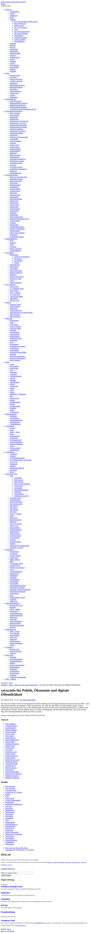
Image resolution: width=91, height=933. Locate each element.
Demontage (14, 183)
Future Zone (9, 798)
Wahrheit (13, 71)
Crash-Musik (14, 350)
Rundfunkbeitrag (11, 239)
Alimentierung (15, 265)
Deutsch (13, 55)
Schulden (13, 330)
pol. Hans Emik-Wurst (22, 31)
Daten (12, 17)
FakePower (14, 135)
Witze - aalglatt (10, 679)
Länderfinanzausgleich (18, 585)
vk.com (9, 865)
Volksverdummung (16, 217)
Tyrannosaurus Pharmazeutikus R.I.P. (23, 109)
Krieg (12, 434)
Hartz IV (13, 627)
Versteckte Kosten (16, 163)
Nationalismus (15, 436)
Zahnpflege (14, 97)
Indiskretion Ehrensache (13, 804)
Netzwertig (9, 816)
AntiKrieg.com (10, 629)
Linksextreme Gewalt (17, 597)
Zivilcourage (14, 412)
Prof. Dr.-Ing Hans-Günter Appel (25, 21)
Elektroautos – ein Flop (18, 123)
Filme (7, 362)
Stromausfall (14, 211)
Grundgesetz (9, 426)
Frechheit (13, 247)
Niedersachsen (15, 422)
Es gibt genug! (15, 221)
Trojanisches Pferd (16, 564)
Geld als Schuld (15, 326)
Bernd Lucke (18, 480)
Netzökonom (9, 812)
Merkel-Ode (14, 201)
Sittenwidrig (14, 207)
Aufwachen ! (14, 287)
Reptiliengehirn (15, 402)
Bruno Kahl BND (16, 502)
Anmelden (9, 850)
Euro (11, 342)
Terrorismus (14, 438)
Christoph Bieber (11, 726)
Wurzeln (13, 653)
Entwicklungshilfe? (16, 133)
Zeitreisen (13, 675)
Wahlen (12, 544)
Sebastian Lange (11, 752)
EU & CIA (14, 462)
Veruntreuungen (15, 542)
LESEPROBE (39, 923)
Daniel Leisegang (11, 756)
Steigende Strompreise (17, 159)
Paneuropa (13, 470)
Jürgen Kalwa (10, 746)
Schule (12, 404)
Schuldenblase (15, 579)
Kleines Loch (14, 300)
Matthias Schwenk (11, 776)
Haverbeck (13, 508)
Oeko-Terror (14, 203)
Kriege (12, 384)
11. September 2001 (17, 289)
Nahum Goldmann (16, 444)
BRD (12, 562)
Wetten (16, 263)
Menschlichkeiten (16, 199)
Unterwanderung (16, 283)
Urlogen (13, 456)
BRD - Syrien (15, 631)
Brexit (12, 472)
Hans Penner (18, 35)
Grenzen (13, 143)
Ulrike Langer (10, 754)
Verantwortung (15, 406)
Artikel (12, 14)
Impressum (13, 15)
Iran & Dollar (14, 635)
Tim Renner (9, 770)
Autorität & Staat (11, 474)
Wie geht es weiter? (16, 548)
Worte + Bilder (15, 609)
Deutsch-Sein (14, 649)
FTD (7, 796)
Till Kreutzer (9, 748)
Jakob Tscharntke (16, 271)
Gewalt (12, 378)
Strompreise (14, 215)
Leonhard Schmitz (20, 37)
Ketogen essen (15, 75)
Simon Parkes (14, 673)
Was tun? (13, 165)
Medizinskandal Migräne (18, 107)
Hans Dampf (14, 67)
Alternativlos (14, 574)
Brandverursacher (16, 181)
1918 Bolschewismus (17, 458)
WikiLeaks (13, 617)
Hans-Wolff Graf (20, 23)
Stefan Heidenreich (12, 740)
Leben (12, 388)
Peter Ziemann (15, 360)
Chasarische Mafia (16, 296)
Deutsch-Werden (16, 651)
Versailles (13, 577)
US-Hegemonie (15, 536)
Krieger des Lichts (16, 605)
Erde (11, 370)
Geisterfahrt (14, 139)
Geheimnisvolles (15, 376)
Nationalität (14, 49)
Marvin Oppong (11, 768)
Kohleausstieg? (15, 151)
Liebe (12, 390)
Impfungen (13, 83)
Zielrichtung (14, 51)
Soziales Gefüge (15, 279)
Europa (12, 59)
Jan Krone (9, 750)
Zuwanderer (9, 253)
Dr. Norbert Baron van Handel (20, 460)
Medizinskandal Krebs (18, 105)
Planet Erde (9, 655)
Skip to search (21, 2)
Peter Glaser (9, 736)
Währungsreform (16, 338)
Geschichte (14, 554)
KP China (13, 512)
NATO (12, 645)
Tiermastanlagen (15, 91)
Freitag (7, 794)
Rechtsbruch (14, 344)
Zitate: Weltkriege (16, 621)
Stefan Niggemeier (11, 832)
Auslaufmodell (15, 500)
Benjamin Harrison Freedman (20, 589)
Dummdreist (14, 187)
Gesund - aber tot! (16, 81)
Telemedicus (9, 838)
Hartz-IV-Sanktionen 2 (18, 358)
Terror (12, 281)
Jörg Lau (8, 806)
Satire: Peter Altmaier (17, 233)
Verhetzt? (13, 599)
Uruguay (13, 540)
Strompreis (13, 235)
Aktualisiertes (14, 12)
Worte (12, 410)
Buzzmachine (10, 786)
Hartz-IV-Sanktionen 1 (18, 356)
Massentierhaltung (16, 87)
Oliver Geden (10, 734)
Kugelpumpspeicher (17, 227)
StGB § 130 (14, 526)
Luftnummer (14, 197)
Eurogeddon (14, 583)
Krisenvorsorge (15, 195)
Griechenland (14, 332)
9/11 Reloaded (10, 285)
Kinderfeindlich (15, 149)
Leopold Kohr (15, 566)
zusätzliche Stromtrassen (18, 169)
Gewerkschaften (15, 141)
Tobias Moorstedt (11, 764)
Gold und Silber (15, 328)
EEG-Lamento (15, 113)
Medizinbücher (10, 99)
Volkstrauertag (15, 641)
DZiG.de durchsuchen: (9, 873)
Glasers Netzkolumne (12, 800)
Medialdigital (10, 810)
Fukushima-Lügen (16, 179)
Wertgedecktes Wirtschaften (19, 546)
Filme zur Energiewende (18, 177)
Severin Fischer (10, 732)
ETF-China (14, 324)
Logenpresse (9, 452)
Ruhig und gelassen (17, 277)
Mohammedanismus (21, 490)
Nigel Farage (14, 398)
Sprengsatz (9, 830)
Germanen (9, 647)
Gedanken (13, 374)
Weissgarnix (9, 844)
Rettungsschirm (15, 623)
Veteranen (13, 639)
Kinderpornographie (17, 625)
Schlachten (13, 89)
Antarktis (13, 657)
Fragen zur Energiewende (19, 137)
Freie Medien (14, 65)
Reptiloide (13, 669)
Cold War (13, 619)
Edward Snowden (16, 504)
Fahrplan (13, 61)
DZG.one (50, 862)
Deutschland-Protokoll (18, 591)
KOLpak (4, 905)
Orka (16, 29)
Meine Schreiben (16, 249)
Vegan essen (14, 93)
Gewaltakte (18, 488)
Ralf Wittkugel (19, 41)
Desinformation (15, 185)
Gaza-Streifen (14, 633)
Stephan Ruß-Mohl (12, 772)
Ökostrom (13, 171)
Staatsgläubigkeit (16, 530)
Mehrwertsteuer (15, 316)
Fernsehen (13, 372)
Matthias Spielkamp (12, 778)
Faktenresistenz (15, 189)
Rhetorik (13, 607)
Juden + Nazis (15, 432)
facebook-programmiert (18, 677)
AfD (11, 476)
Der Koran (18, 259)
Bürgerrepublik (15, 53)
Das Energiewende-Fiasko (19, 121)
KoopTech (9, 808)
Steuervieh (13, 308)
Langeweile (14, 386)
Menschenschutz (15, 520)
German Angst (15, 191)
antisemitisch (14, 450)
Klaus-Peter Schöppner (13, 774)
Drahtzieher (14, 298)
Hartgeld (13, 354)
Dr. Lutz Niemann (20, 27)
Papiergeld (13, 340)
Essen (7, 73)
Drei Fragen (14, 291)
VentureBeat (9, 842)
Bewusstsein (14, 366)
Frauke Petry (18, 486)
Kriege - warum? (16, 514)
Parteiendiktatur (15, 251)
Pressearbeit (14, 611)
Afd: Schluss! (14, 115)
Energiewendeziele (16, 129)
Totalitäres (13, 416)
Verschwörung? (15, 448)
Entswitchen (14, 368)
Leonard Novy (10, 766)
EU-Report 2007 (16, 440)
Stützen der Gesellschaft (13, 834)
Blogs (11, 685)
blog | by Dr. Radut (7, 931)
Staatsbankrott (15, 336)
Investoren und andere (17, 346)
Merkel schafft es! (16, 273)
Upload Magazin (11, 840)
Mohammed (14, 255)
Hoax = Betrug (15, 293)
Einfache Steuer (15, 304)
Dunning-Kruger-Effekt (18, 352)
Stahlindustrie (14, 157)
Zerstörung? (14, 558)
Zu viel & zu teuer (16, 167)
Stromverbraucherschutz (13, 111)
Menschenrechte (11, 414)
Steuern (8, 302)
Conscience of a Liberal (13, 792)
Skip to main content (8, 2)
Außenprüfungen (16, 310)
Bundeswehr (14, 119)
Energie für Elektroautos (18, 125)
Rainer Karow (19, 25)
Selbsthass (17, 492)
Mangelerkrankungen (17, 85)
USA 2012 (13, 637)
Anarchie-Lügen (15, 498)
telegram (67, 862)
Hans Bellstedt (10, 724)
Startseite (4, 685)
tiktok (55, 862)
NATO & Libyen (16, 524)
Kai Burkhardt (10, 728)
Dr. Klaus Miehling (21, 33)
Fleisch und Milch (16, 79)
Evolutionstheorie (16, 661)
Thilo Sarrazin (15, 534)
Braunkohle (14, 117)
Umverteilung (14, 538)
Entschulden (14, 581)
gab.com (83, 862)
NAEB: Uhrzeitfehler (17, 229)
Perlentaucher (10, 822)
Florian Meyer (10, 758)
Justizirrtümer (14, 382)
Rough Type (9, 828)
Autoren (13, 19)
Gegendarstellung (16, 613)
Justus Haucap (10, 738)
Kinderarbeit (14, 225)
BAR (12, 241)
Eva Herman (14, 418)
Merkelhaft (13, 575)
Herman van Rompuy (17, 568)
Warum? (13, 47)
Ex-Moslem (18, 261)
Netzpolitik (9, 814)
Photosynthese (15, 231)
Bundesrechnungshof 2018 (19, 219)
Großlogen (13, 454)
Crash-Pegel (14, 348)
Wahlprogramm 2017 (21, 496)
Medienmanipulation (17, 468)
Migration (13, 275)
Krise (12, 595)
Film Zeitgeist (14, 334)
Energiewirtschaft (11, 175)
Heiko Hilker (10, 742)
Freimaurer (13, 464)
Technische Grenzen (17, 161)
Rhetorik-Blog (10, 826)
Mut (11, 396)
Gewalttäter (14, 269)
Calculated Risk (10, 790)
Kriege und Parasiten (17, 665)
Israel (12, 430)
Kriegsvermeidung (16, 643)
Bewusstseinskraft (16, 659)
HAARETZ (14, 506)
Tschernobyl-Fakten (17, 237)
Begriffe (13, 45)
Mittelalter (13, 153)
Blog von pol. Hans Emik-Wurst (26, 685)
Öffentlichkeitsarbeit (12, 603)
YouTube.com (75, 862)
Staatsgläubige (15, 528)
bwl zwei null (10, 788)
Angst (12, 364)
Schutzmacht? (15, 671)
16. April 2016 (15, 294)
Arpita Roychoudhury (22, 257)
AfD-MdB (18, 478)
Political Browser (11, 824)
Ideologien (13, 193)
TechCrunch (9, 836)
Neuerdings (9, 818)
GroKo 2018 (14, 145)
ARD (12, 245)
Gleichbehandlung (16, 420)
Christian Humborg (12, 744)
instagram (61, 862)
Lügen (12, 392)
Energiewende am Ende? (18, 127)
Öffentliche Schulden (17, 587)
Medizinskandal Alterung (18, 103)
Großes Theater (15, 556)
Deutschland (9, 550)
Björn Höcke (18, 482)
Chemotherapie (15, 424)
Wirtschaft (8, 318)
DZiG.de (8, 10)
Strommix (13, 213)
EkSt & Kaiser (15, 314)
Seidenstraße (14, 320)
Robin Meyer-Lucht (12, 760)
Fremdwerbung (8, 912)
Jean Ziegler (14, 510)
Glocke (12, 63)
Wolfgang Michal (11, 762)
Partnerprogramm (20, 925)
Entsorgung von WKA (18, 131)
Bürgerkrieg (14, 267)
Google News (15, 205)
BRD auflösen (15, 560)
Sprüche (13, 69)
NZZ (7, 820)
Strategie (13, 43)
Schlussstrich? (15, 57)
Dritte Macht (14, 593)
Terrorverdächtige (16, 442)
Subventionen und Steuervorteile (21, 312)
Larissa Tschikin (20, 39)
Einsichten (13, 77)
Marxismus (14, 518)
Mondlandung (15, 667)
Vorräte (12, 95)
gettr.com (3, 865)
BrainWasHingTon (16, 615)
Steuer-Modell (15, 306)
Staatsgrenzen (14, 532)
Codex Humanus (16, 101)
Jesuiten (12, 466)
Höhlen (12, 663)
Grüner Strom (14, 147)
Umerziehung (19, 494)
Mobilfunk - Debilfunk (18, 394)
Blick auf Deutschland (22, 484)
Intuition (13, 380)
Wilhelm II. (14, 601)
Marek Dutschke (11, 730)
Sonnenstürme (15, 209)
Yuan (11, 322)
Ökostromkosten (15, 173)
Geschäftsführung (16, 572)
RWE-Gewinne (15, 155)
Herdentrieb (9, 802)
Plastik (12, 400)
